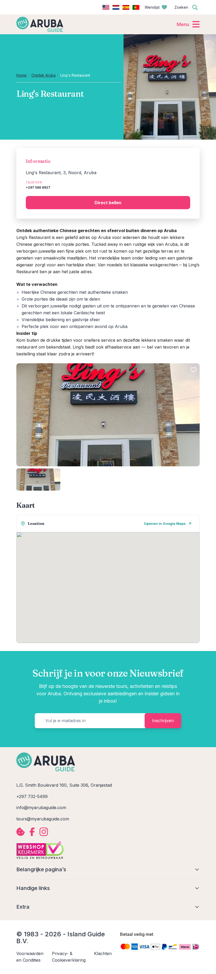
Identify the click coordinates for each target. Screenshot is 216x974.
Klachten (103, 953)
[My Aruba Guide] (39, 24)
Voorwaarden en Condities (29, 957)
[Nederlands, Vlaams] (115, 7)
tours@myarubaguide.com (42, 818)
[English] (105, 7)
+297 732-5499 (32, 796)
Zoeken (181, 7)
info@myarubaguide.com (41, 807)
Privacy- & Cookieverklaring (69, 957)
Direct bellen (108, 202)
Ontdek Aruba (43, 75)
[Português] (135, 7)
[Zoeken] (195, 7)
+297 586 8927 (38, 187)
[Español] (125, 7)
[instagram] (44, 832)
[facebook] (32, 832)
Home (21, 75)
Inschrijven (163, 720)
